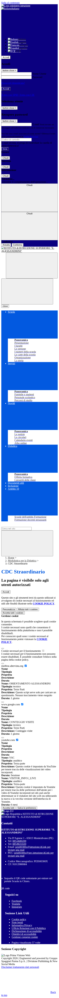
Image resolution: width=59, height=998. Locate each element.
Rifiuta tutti (28, 609)
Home (11, 557)
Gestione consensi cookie (25, 937)
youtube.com (8, 740)
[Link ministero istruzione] (15, 5)
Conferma (17, 245)
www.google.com (10, 704)
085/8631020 (19, 844)
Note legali (17, 922)
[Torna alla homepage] (29, 250)
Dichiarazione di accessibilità (27, 931)
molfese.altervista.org (12, 666)
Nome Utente (39, 73)
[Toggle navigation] (27, 291)
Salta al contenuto (10, 2)
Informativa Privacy (22, 925)
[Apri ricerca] (32, 265)
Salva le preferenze (27, 808)
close (5, 306)
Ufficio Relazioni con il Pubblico (29, 928)
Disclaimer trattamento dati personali (20, 967)
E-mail (35, 124)
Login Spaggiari (31, 136)
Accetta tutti (13, 613)
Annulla (6, 245)
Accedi (6, 57)
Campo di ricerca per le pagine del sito (21, 525)
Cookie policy (19, 919)
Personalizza (9, 609)
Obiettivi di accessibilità (24, 934)
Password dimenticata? (13, 83)
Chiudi (6, 158)
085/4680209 (19, 841)
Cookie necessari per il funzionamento (21, 650)
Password (37, 77)
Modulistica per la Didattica (22, 560)
